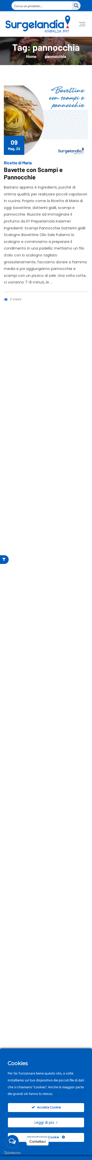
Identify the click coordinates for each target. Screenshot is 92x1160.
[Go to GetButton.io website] (12, 1153)
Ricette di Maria (18, 162)
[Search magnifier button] (76, 5)
